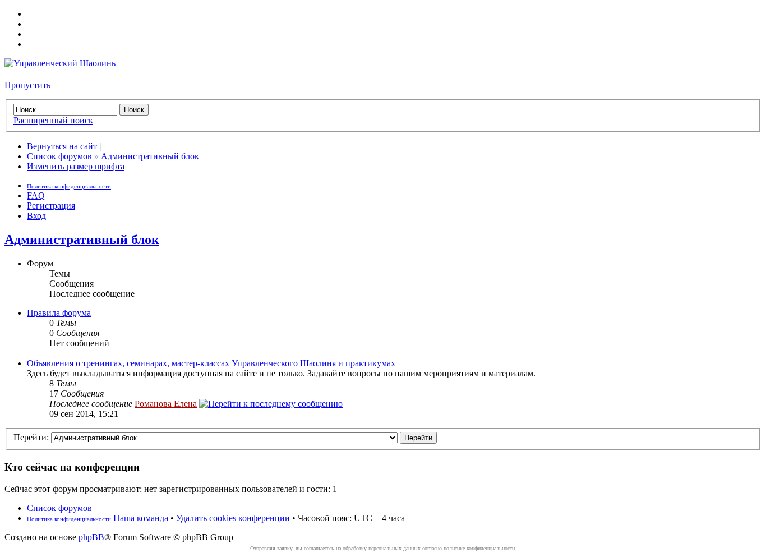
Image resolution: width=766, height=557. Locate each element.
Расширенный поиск (53, 120)
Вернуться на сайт (62, 146)
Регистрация (51, 205)
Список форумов (59, 156)
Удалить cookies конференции (233, 518)
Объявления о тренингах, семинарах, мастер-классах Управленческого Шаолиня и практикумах (211, 363)
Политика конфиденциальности (69, 186)
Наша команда (140, 518)
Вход (36, 215)
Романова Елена (166, 403)
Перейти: (31, 437)
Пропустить (27, 85)
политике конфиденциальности (479, 548)
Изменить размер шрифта (75, 166)
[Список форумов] (60, 63)
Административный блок (150, 156)
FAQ (36, 195)
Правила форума (59, 312)
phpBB (91, 537)
